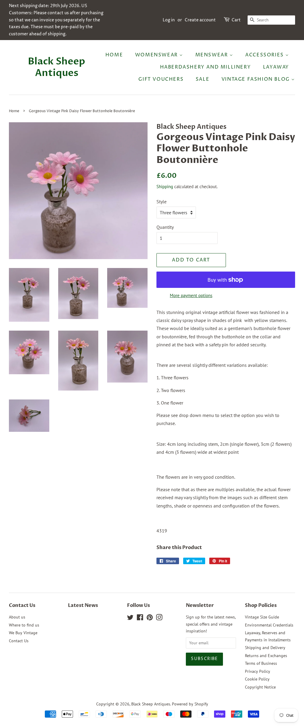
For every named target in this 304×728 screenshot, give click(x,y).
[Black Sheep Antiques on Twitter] (130, 618)
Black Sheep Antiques (56, 67)
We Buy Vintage (23, 632)
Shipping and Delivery (265, 647)
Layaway (276, 67)
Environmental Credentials (269, 625)
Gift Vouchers (160, 79)
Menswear (212, 55)
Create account (200, 20)
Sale (202, 79)
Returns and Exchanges (266, 655)
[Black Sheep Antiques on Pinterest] (149, 618)
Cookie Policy (257, 679)
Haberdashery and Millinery (205, 67)
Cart (236, 20)
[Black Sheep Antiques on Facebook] (140, 618)
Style (161, 201)
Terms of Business (261, 663)
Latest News (83, 605)
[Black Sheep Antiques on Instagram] (159, 618)
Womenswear (157, 55)
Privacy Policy (257, 671)
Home (114, 55)
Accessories (265, 55)
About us (17, 617)
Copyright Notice (260, 687)
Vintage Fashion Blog (256, 79)
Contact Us (18, 640)
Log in (169, 20)
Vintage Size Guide (262, 617)
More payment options (191, 295)
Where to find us (24, 625)
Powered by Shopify (190, 704)
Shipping (164, 186)
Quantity (165, 227)
